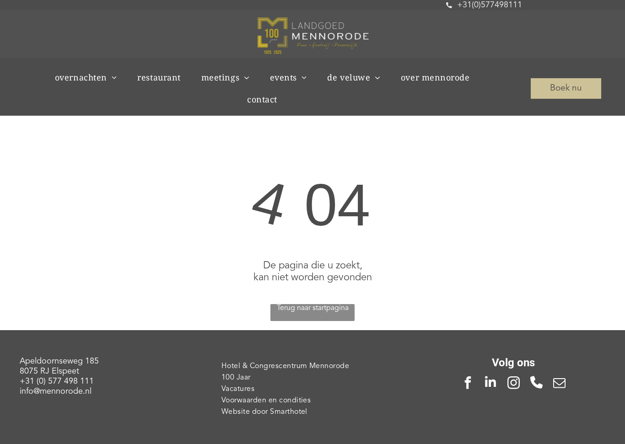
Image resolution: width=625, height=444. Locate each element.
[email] (559, 384)
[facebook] (467, 384)
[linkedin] (490, 384)
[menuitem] (89, 77)
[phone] (536, 384)
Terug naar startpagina (313, 308)
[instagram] (513, 384)
